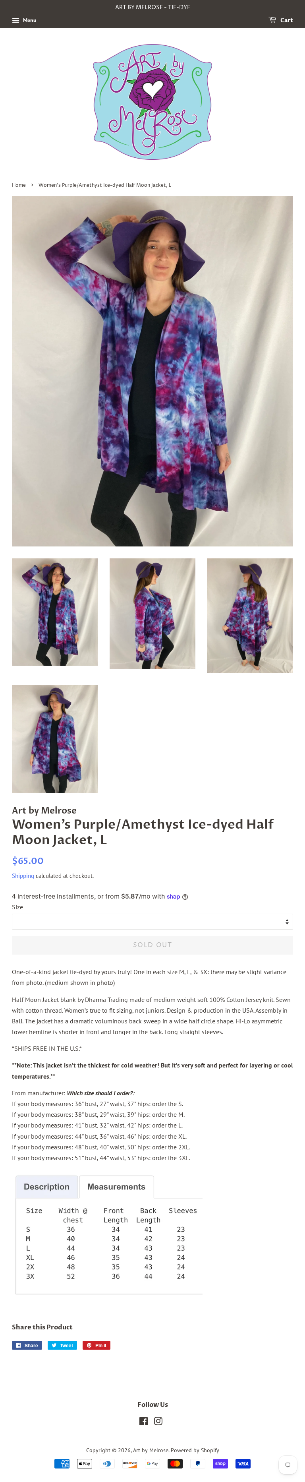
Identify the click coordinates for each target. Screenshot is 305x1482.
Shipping (23, 876)
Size (17, 907)
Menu (29, 20)
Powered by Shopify (195, 1450)
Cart (286, 20)
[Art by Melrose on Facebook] (143, 1422)
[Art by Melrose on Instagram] (158, 1422)
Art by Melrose (150, 1450)
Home (19, 185)
